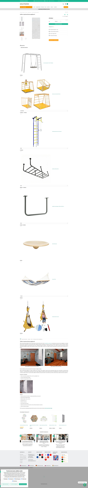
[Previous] (26, 28)
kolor (49, 21)
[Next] (46, 28)
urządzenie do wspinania (48, 343)
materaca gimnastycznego (48, 408)
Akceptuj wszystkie (23, 484)
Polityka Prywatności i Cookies (23, 459)
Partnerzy (15, 481)
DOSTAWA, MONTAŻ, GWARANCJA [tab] (37, 339)
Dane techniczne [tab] (24, 339)
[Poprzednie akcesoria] (21, 50)
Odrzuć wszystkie (5, 484)
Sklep (26, 12)
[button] (58, 30)
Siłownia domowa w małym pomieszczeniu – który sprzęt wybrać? (44, 442)
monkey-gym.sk (48, 465)
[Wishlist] (65, 4)
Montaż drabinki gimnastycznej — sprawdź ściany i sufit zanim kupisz (27, 442)
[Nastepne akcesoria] (21, 337)
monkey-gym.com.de (40, 465)
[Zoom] (26, 38)
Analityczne (11, 478)
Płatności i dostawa (23, 457)
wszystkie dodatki (24, 47)
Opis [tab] (20, 339)
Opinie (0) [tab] (29, 339)
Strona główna (22, 12)
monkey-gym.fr (32, 465)
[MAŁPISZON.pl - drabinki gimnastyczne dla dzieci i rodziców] (24, 4)
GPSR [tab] (32, 339)
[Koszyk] (67, 4)
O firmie (21, 462)
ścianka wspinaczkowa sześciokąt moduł (34, 425)
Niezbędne (6, 478)
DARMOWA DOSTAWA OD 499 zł (44, 9)
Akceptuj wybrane (14, 484)
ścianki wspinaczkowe (35, 12)
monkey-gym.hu (56, 465)
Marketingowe (17, 478)
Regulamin (21, 454)
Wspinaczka (29, 12)
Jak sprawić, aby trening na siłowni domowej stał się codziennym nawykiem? (60, 442)
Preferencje (24, 478)
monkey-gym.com (23, 465)
